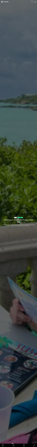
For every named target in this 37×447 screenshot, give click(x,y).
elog (15, 217)
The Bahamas (20, 217)
